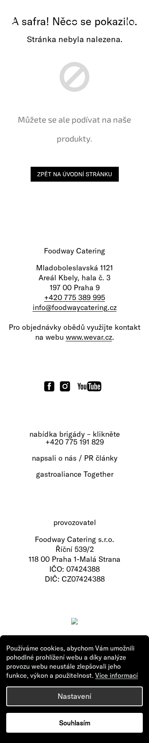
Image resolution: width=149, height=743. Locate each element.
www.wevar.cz (89, 337)
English (135, 22)
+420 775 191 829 (75, 442)
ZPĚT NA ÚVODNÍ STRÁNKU (74, 174)
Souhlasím (74, 723)
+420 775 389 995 (74, 297)
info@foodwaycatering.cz (75, 307)
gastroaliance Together (74, 474)
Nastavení (74, 696)
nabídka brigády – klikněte (74, 434)
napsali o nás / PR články (75, 458)
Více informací (116, 675)
